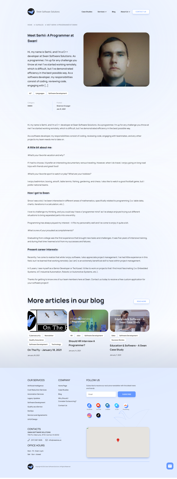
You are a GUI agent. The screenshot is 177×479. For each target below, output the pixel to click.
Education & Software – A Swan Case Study (128, 347)
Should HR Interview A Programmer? (82, 343)
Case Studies (87, 12)
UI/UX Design (32, 419)
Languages (40, 93)
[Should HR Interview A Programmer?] (88, 321)
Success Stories (118, 340)
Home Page (62, 386)
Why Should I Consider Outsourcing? (67, 399)
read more (141, 301)
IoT (30, 93)
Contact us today (99, 279)
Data (113, 335)
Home (30, 25)
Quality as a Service (35, 407)
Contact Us (62, 405)
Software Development (57, 93)
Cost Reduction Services (37, 390)
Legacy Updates (34, 398)
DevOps (30, 411)
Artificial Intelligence (35, 386)
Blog (113, 12)
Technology (56, 344)
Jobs (78, 335)
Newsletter (49, 335)
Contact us (141, 12)
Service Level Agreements (37, 415)
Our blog (39, 25)
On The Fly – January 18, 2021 (45, 350)
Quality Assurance (36, 340)
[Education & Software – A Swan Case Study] (129, 321)
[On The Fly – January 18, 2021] (47, 321)
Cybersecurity (35, 335)
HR (71, 335)
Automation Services (36, 394)
